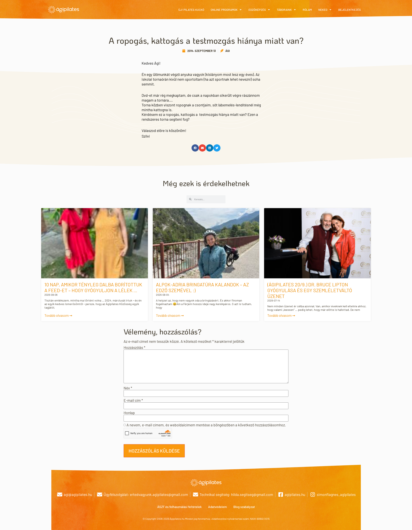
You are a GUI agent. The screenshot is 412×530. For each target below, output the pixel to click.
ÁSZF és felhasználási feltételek (179, 507)
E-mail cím (133, 400)
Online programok (224, 9)
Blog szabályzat (244, 507)
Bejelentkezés (349, 9)
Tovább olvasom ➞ (58, 315)
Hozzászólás (134, 347)
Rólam (307, 9)
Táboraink (284, 9)
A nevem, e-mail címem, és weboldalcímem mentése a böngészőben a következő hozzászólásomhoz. (206, 425)
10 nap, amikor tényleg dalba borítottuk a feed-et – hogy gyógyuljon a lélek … (93, 287)
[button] (195, 148)
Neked (322, 9)
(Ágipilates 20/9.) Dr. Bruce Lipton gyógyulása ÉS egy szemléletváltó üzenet (309, 290)
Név (128, 388)
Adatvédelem (217, 507)
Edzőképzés (257, 9)
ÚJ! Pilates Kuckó (191, 9)
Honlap (129, 413)
